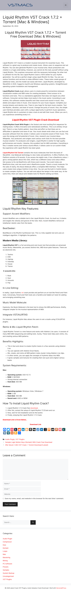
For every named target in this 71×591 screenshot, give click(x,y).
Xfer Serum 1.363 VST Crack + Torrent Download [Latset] (26, 445)
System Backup (8, 573)
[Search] (33, 522)
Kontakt (5, 548)
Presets (5, 567)
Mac (4, 554)
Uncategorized (8, 576)
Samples (6, 570)
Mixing (5, 561)
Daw (4, 545)
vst (22, 293)
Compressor (7, 542)
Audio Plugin (10, 439)
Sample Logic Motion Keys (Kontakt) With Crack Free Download (28, 442)
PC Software (7, 564)
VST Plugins (20, 439)
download (34, 408)
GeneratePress (61, 588)
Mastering (6, 557)
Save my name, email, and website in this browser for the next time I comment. (34, 498)
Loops (5, 551)
